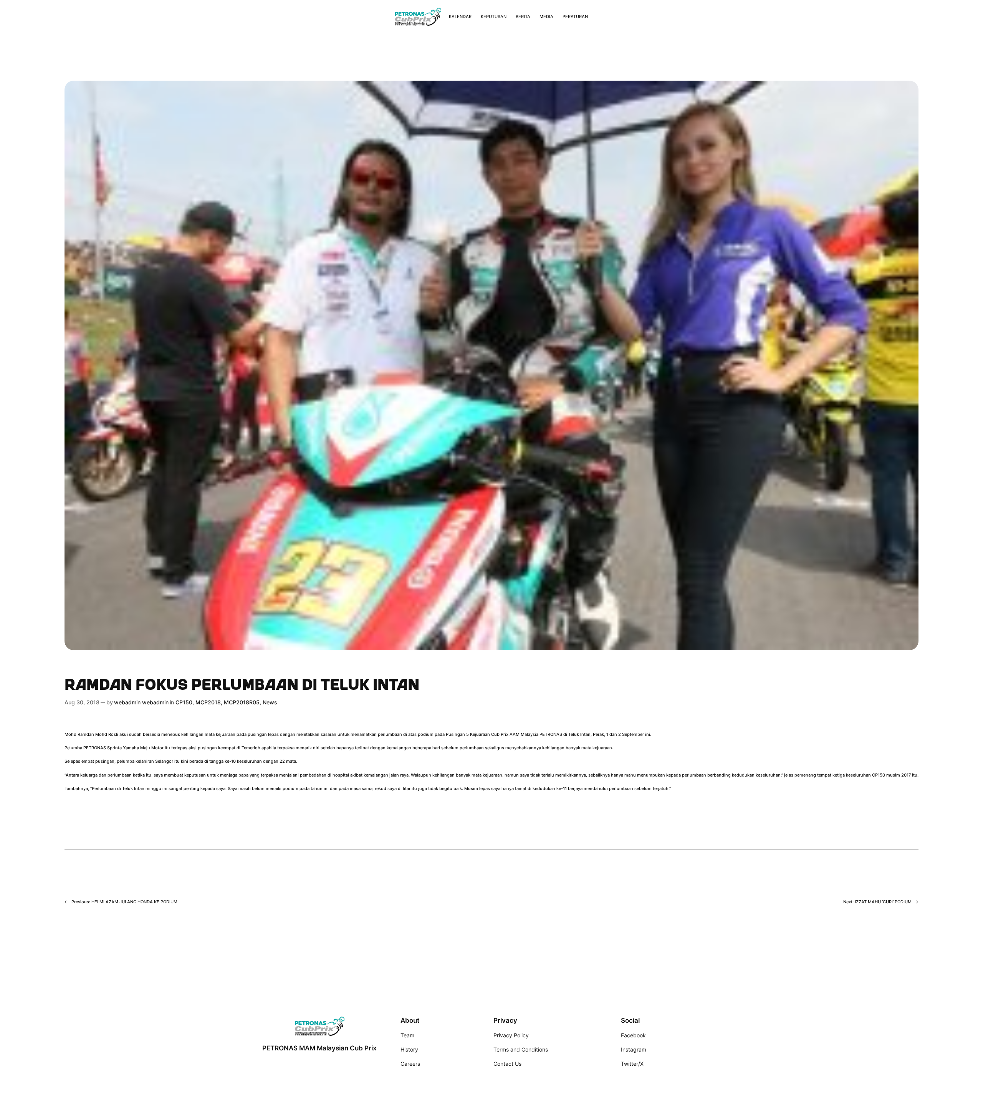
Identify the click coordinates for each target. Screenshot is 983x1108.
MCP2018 (208, 702)
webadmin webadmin (141, 702)
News (270, 702)
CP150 (183, 702)
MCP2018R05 (242, 702)
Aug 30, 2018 (82, 702)
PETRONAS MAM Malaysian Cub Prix (319, 1048)
